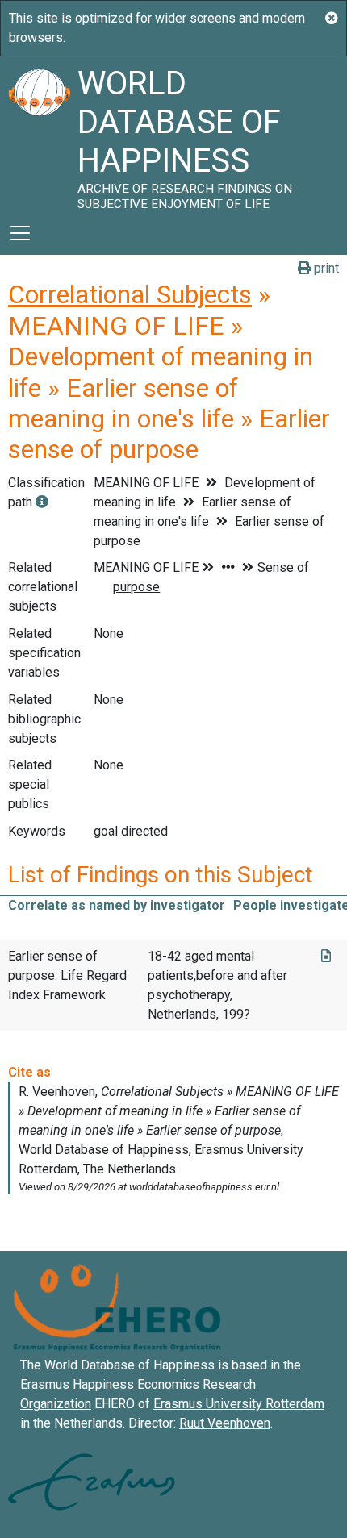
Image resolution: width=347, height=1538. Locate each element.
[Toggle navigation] (20, 233)
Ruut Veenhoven (224, 1423)
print (325, 268)
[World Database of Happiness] (38, 133)
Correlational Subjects (130, 294)
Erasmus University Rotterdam (238, 1403)
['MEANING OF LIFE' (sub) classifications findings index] (42, 502)
